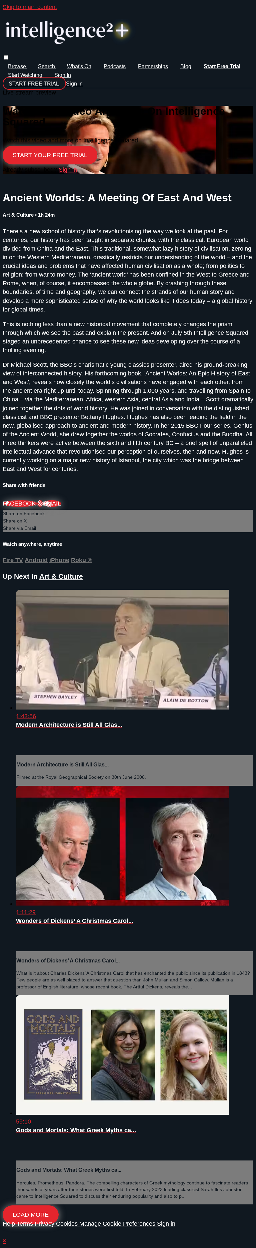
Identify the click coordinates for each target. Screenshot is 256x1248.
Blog (185, 66)
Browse (17, 66)
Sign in (62, 75)
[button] (6, 57)
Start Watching (26, 75)
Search (47, 66)
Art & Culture (19, 215)
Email (52, 503)
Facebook (20, 503)
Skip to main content (30, 7)
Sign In (74, 84)
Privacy (45, 1223)
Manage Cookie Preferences (118, 1223)
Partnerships (153, 66)
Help (10, 1223)
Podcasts (115, 66)
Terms (26, 1223)
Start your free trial (50, 155)
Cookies (67, 1223)
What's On (79, 66)
